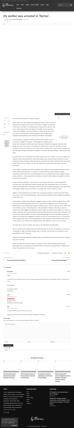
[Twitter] (6, 21)
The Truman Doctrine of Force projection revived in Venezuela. (28, 375)
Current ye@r (7, 347)
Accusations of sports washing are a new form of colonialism (45, 375)
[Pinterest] (7, 21)
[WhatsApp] (8, 21)
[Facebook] (4, 21)
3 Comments (6, 19)
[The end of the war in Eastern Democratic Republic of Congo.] (11, 366)
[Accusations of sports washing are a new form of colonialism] (45, 366)
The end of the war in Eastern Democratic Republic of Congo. (9, 375)
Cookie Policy (11, 422)
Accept (14, 425)
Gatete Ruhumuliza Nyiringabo (16, 19)
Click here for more (9, 409)
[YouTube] (8, 413)
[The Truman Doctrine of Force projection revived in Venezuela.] (28, 366)
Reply (69, 271)
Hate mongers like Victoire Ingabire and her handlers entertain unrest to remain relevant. (62, 377)
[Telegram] (10, 21)
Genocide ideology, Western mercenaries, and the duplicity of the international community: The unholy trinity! (7, 143)
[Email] (68, 253)
